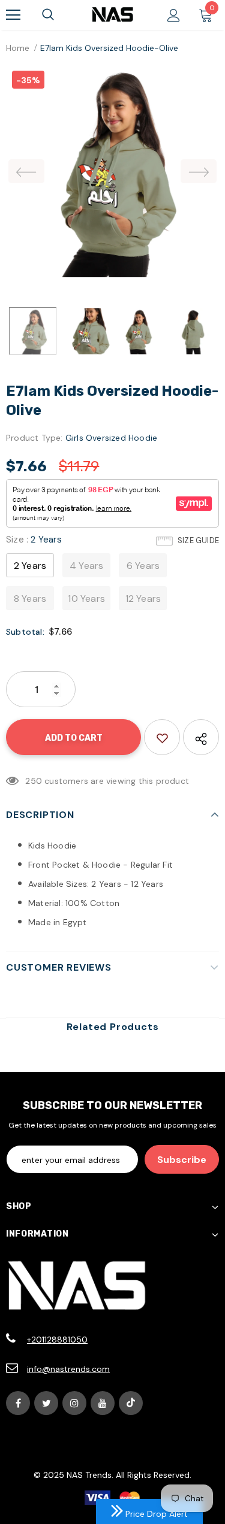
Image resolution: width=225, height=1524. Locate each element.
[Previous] (26, 171)
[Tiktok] (131, 1403)
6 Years (143, 565)
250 (33, 780)
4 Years (86, 565)
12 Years (143, 598)
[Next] (199, 171)
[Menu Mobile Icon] (13, 15)
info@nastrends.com (68, 1369)
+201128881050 (57, 1339)
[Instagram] (74, 1403)
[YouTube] (103, 1403)
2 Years (30, 565)
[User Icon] (173, 15)
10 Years (86, 598)
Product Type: (34, 437)
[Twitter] (46, 1403)
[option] (112, 171)
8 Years (30, 598)
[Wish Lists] (162, 737)
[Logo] (112, 14)
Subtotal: (25, 631)
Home (17, 48)
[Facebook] (18, 1403)
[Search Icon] (48, 15)
